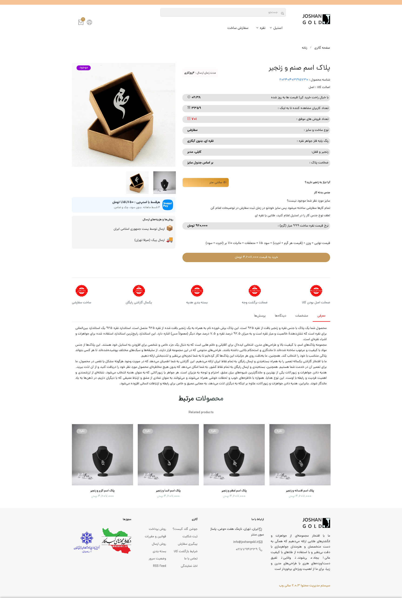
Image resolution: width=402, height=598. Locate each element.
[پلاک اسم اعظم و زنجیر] (234, 454)
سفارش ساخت (238, 28)
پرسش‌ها (260, 316)
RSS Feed (159, 566)
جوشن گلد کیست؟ (185, 529)
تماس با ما (191, 558)
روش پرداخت (157, 529)
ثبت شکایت (190, 536)
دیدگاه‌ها (280, 316)
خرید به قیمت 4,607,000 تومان (256, 257)
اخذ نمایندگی (189, 566)
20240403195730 (293, 80)
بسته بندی (159, 551)
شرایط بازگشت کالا (186, 551)
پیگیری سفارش (188, 544)
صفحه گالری (322, 48)
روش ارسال (159, 544)
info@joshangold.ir (245, 542)
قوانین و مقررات (155, 536)
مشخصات (301, 316)
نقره (262, 28)
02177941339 (247, 549)
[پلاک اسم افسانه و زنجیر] (300, 454)
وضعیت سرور (157, 558)
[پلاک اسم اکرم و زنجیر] (102, 454)
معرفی (321, 316)
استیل (277, 28)
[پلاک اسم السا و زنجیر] (168, 454)
